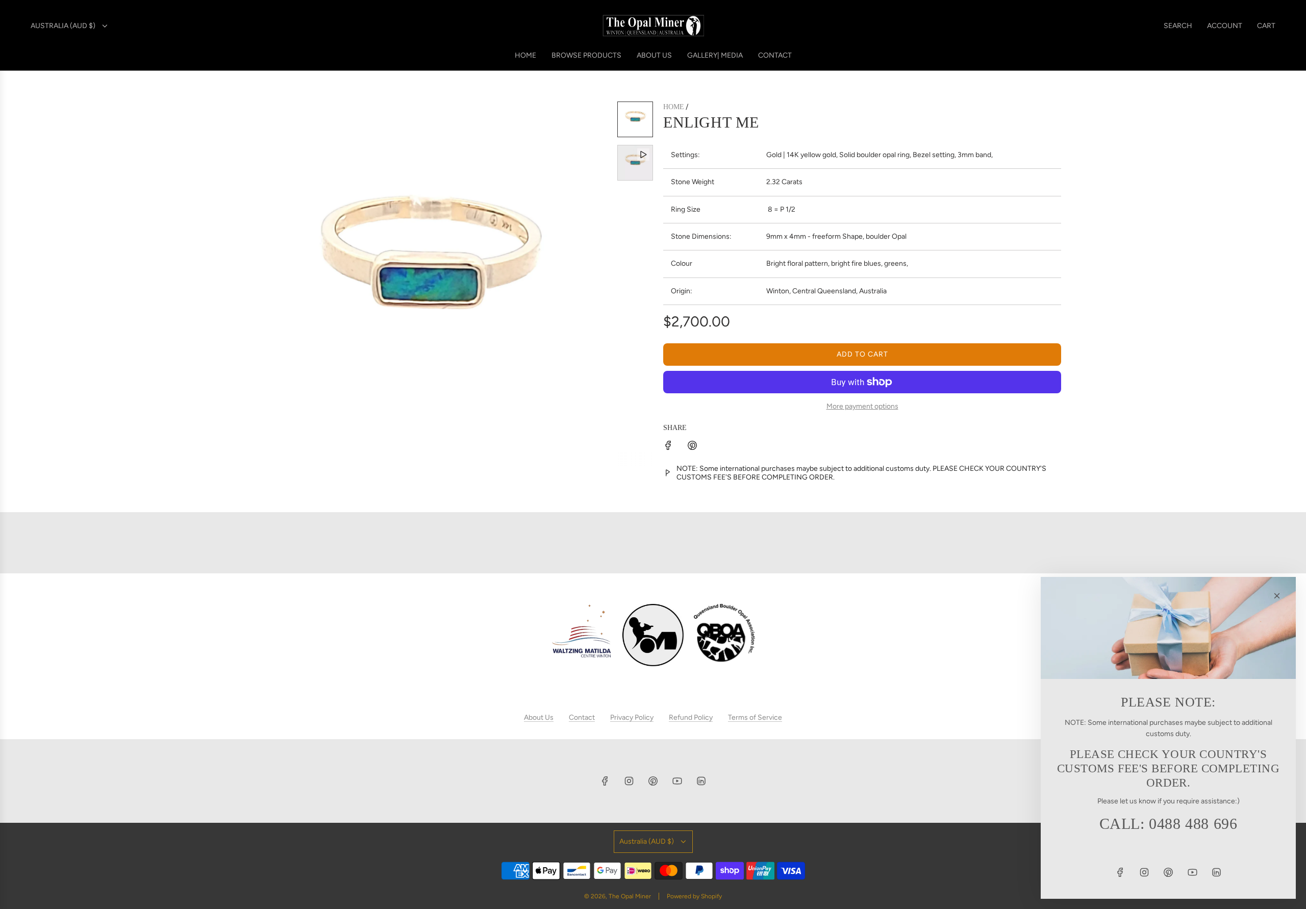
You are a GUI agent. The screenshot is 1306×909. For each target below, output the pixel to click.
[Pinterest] (653, 781)
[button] (253, 284)
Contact (582, 717)
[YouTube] (677, 781)
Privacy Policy (632, 717)
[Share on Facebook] (668, 447)
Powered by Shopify (694, 896)
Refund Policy (691, 717)
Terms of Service (755, 717)
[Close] (1277, 596)
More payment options (862, 406)
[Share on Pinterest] (692, 447)
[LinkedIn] (701, 781)
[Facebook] (605, 781)
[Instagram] (629, 781)
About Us (539, 717)
